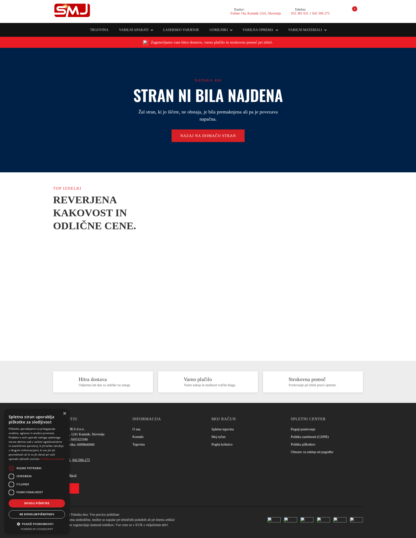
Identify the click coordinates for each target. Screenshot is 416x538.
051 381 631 (300, 13)
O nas (136, 429)
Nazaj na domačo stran (208, 136)
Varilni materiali (305, 30)
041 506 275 (321, 13)
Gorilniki (219, 30)
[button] (37, 523)
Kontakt (137, 437)
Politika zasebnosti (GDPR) (310, 437)
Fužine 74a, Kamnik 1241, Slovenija (256, 13)
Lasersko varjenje (181, 30)
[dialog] (36, 471)
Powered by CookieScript (37, 529)
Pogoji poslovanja (303, 429)
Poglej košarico (221, 444)
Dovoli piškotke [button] (36, 503)
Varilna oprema (257, 30)
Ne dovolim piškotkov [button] (37, 514)
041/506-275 (81, 460)
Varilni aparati (133, 30)
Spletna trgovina (222, 429)
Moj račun (218, 437)
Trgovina (99, 30)
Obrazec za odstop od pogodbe (312, 452)
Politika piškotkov (303, 444)
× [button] (64, 413)
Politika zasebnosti (52, 459)
